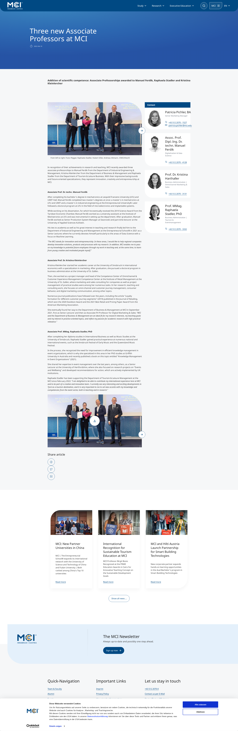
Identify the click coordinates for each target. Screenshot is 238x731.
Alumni (51, 693)
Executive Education (180, 5)
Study (140, 5)
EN (225, 5)
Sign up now (112, 650)
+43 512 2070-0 (152, 688)
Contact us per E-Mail (155, 693)
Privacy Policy (102, 693)
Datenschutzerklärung (97, 716)
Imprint (99, 688)
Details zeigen (55, 726)
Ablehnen (200, 712)
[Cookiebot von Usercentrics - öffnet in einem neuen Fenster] (33, 726)
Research (156, 5)
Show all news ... (119, 598)
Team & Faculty (55, 688)
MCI (213, 5)
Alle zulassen (200, 705)
